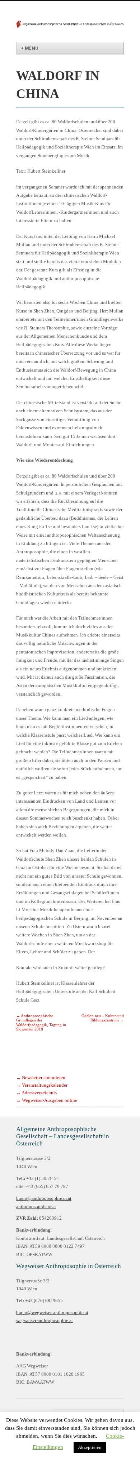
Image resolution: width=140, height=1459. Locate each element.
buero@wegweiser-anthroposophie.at (52, 1312)
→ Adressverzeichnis (36, 1092)
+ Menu (29, 48)
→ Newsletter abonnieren (40, 1077)
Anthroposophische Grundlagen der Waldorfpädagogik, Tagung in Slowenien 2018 (41, 1022)
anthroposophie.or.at (36, 1206)
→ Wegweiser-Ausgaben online (46, 1100)
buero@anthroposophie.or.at (43, 1198)
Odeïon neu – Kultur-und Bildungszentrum (102, 1018)
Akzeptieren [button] (90, 1447)
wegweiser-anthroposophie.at (44, 1320)
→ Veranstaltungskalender (41, 1085)
